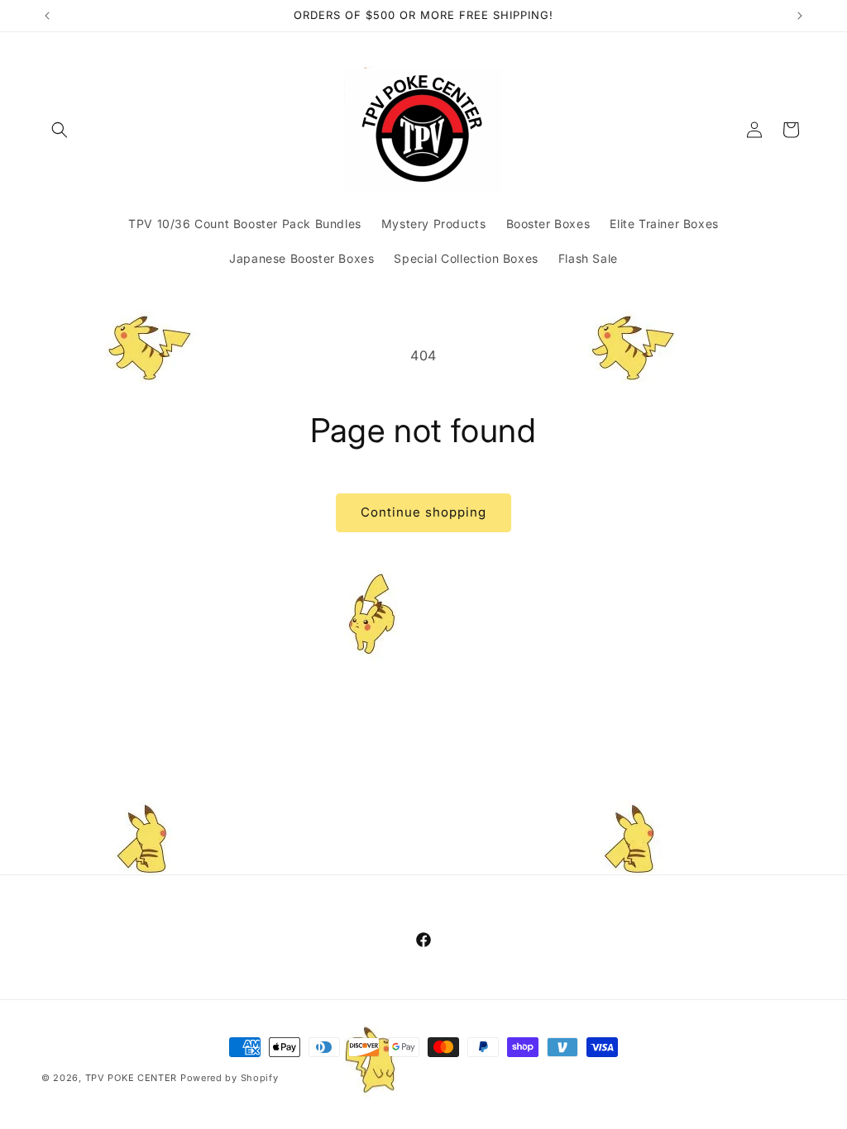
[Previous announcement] (47, 15)
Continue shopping (423, 512)
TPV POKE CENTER (131, 1078)
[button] (59, 130)
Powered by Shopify (229, 1078)
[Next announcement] (800, 15)
